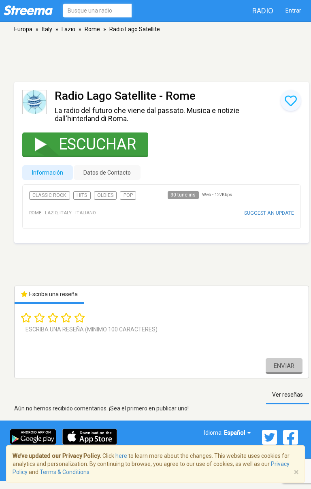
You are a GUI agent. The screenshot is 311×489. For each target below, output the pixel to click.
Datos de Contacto (107, 172)
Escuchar (97, 144)
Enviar (284, 365)
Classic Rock (49, 195)
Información (47, 172)
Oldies (105, 195)
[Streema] (28, 10)
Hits (82, 195)
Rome (92, 29)
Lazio (68, 29)
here (121, 456)
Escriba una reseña (53, 294)
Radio (262, 10)
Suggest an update (269, 213)
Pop (128, 195)
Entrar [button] (293, 10)
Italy (47, 29)
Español (235, 432)
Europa (23, 29)
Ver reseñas (287, 394)
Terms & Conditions (64, 472)
